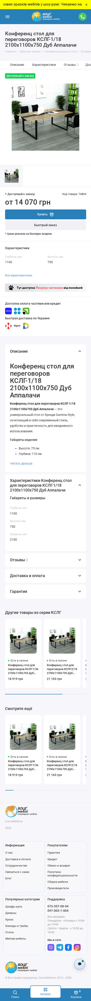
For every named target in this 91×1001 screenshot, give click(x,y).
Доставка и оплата (18, 859)
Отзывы (71, 65)
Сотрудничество (16, 865)
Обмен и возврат (58, 865)
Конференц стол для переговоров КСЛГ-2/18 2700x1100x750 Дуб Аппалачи (62, 669)
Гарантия (53, 852)
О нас (9, 852)
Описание (17, 65)
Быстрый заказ (45, 225)
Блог (8, 878)
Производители (58, 888)
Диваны (10, 913)
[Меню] (7, 16)
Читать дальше (21, 463)
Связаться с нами (17, 872)
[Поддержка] (82, 17)
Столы (9, 932)
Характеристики (44, 65)
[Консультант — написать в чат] (79, 964)
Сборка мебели (57, 881)
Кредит (52, 859)
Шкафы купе (13, 906)
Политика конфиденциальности (62, 873)
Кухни (9, 919)
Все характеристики (18, 275)
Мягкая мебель (15, 938)
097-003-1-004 (57, 910)
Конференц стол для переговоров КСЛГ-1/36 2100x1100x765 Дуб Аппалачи (23, 669)
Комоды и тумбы (16, 926)
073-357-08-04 (57, 906)
